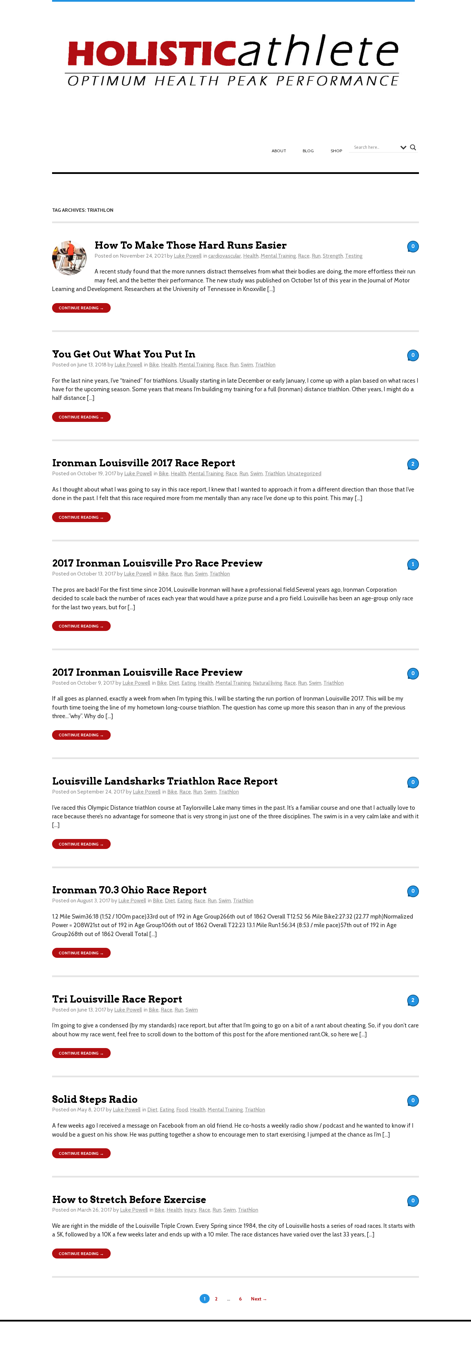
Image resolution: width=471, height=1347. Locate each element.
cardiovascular (224, 255)
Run (316, 255)
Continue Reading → (81, 307)
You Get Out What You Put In (124, 354)
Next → (259, 1298)
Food (182, 1109)
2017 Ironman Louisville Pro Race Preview (157, 563)
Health (251, 255)
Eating (188, 683)
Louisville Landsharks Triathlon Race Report (165, 781)
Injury (190, 1209)
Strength (333, 255)
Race (304, 255)
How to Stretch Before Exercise (129, 1199)
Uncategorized (304, 473)
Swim (247, 364)
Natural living (267, 683)
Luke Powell (187, 255)
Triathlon (265, 364)
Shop (336, 150)
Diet (174, 683)
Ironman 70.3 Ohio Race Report (129, 890)
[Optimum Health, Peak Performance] (233, 64)
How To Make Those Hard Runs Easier (190, 245)
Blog (308, 150)
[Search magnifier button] (413, 147)
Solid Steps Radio (95, 1099)
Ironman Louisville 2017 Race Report (144, 463)
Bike (154, 364)
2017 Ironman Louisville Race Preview (147, 672)
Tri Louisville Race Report (117, 999)
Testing (353, 255)
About (279, 150)
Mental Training (278, 255)
